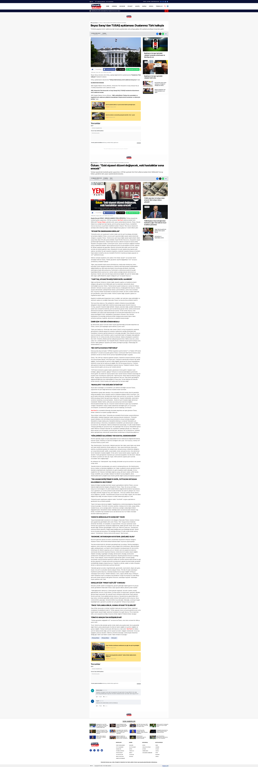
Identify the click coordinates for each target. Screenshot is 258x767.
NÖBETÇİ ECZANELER (120, 758)
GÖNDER (139, 143)
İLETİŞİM (148, 1)
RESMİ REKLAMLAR (155, 1)
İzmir (111, 178)
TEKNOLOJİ (131, 750)
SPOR (157, 752)
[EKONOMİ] (155, 189)
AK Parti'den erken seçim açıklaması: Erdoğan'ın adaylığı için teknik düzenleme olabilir (160, 84)
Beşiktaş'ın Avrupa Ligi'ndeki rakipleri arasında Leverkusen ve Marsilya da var (154, 55)
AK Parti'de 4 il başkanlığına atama (159, 237)
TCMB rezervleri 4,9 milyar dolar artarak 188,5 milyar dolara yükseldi (154, 200)
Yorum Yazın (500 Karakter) (97, 130)
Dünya (101, 22)
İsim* (92, 125)
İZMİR (157, 745)
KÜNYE (144, 1)
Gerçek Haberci (95, 22)
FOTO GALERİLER (109, 1)
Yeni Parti (120, 220)
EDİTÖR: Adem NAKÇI (107, 72)
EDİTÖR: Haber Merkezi (108, 215)
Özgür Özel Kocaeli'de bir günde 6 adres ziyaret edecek (160, 231)
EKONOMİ (157, 754)
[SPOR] (155, 44)
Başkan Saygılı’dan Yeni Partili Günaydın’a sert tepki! (160, 91)
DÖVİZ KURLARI (119, 752)
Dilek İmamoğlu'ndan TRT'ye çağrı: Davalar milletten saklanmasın (106, 10)
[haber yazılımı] (165, 765)
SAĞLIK (157, 756)
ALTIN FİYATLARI (119, 754)
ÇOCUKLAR (131, 754)
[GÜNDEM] (155, 67)
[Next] (167, 11)
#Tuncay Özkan (95, 638)
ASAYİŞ (157, 750)
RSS (92, 765)
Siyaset (101, 162)
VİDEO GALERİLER (101, 1)
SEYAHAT (131, 756)
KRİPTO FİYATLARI (120, 756)
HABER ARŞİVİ (145, 750)
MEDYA (130, 752)
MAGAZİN (131, 745)
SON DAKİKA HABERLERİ (147, 752)
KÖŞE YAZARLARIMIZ (120, 745)
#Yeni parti (114, 638)
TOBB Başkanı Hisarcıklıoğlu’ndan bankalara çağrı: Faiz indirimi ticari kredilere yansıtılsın (155, 223)
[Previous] (165, 11)
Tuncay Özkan (101, 222)
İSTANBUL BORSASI (120, 750)
